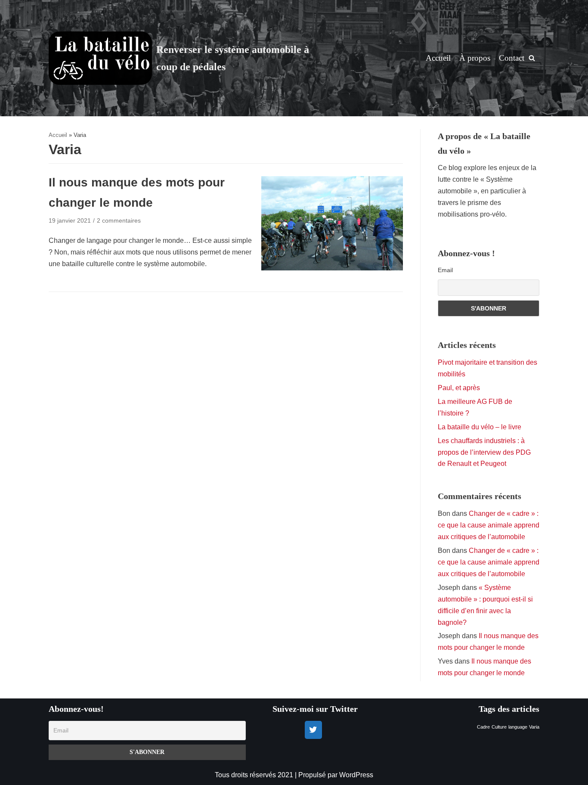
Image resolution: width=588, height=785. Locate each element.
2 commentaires (119, 220)
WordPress (356, 775)
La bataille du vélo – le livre (479, 427)
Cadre (483, 726)
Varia (534, 726)
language (517, 726)
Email (445, 270)
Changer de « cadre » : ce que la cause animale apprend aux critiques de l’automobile (488, 525)
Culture (499, 726)
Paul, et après (459, 387)
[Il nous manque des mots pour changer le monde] (332, 268)
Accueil (438, 57)
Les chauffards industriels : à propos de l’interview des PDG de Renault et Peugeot (484, 452)
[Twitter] (313, 730)
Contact (511, 57)
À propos (474, 57)
